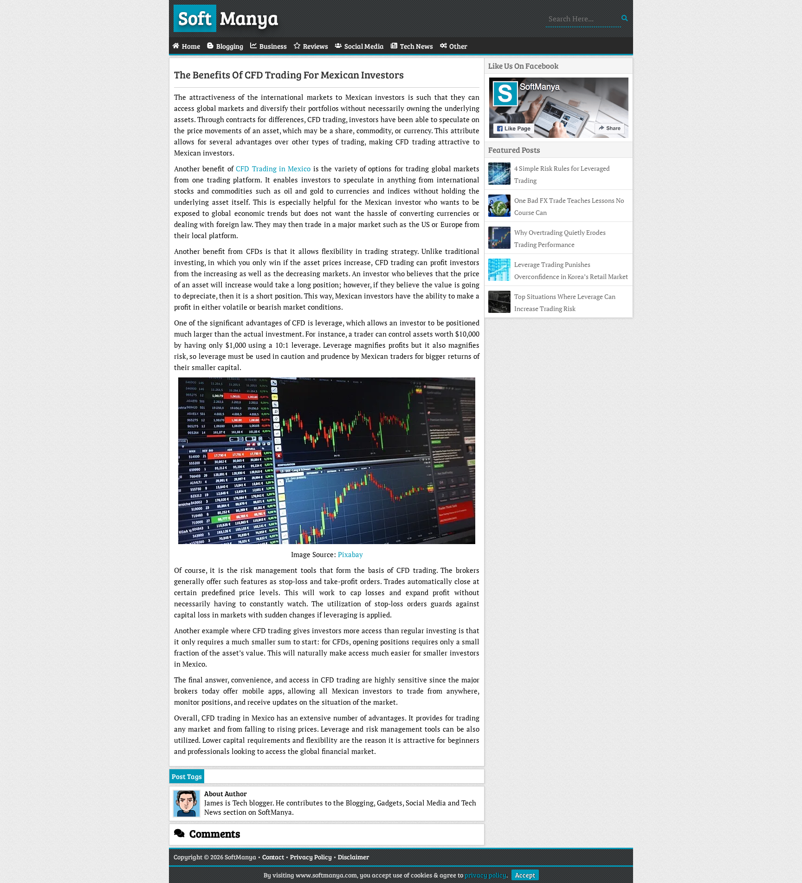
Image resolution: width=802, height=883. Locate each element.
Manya (228, 17)
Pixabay (350, 554)
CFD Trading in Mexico (273, 168)
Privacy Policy (311, 856)
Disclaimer (353, 856)
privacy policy (485, 874)
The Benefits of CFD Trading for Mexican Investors (289, 74)
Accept (525, 874)
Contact (273, 856)
